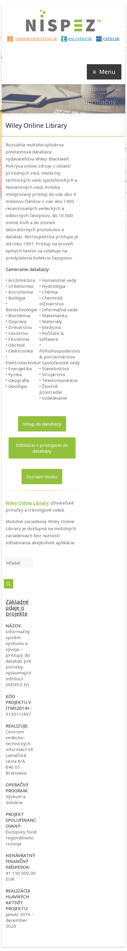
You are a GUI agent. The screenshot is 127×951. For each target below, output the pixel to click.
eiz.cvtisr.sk (80, 38)
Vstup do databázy (42, 424)
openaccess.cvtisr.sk (36, 38)
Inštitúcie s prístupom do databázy (42, 448)
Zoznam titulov (42, 476)
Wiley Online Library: (27, 503)
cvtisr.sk (111, 38)
